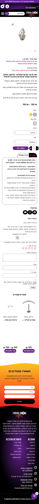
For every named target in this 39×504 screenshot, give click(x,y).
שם (34, 264)
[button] (2, 13)
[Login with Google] (17, 238)
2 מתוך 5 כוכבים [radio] (32, 248)
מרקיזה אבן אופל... (10, 320)
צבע (34, 110)
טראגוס (22, 70)
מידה (34, 128)
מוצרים (26, 59)
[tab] (33, 155)
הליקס (28, 70)
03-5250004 (31, 8)
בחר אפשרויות (29, 351)
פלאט (17, 70)
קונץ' (13, 70)
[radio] (34, 114)
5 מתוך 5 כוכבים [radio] (23, 248)
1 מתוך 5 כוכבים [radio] (35, 248)
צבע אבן (33, 119)
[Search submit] (7, 13)
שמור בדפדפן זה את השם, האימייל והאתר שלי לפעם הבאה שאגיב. (20, 283)
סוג (35, 137)
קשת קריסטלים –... (28, 320)
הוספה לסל (21, 148)
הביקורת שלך (31, 252)
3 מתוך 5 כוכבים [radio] (29, 248)
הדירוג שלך (31, 246)
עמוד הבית (33, 59)
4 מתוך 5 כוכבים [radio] (26, 248)
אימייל (33, 272)
